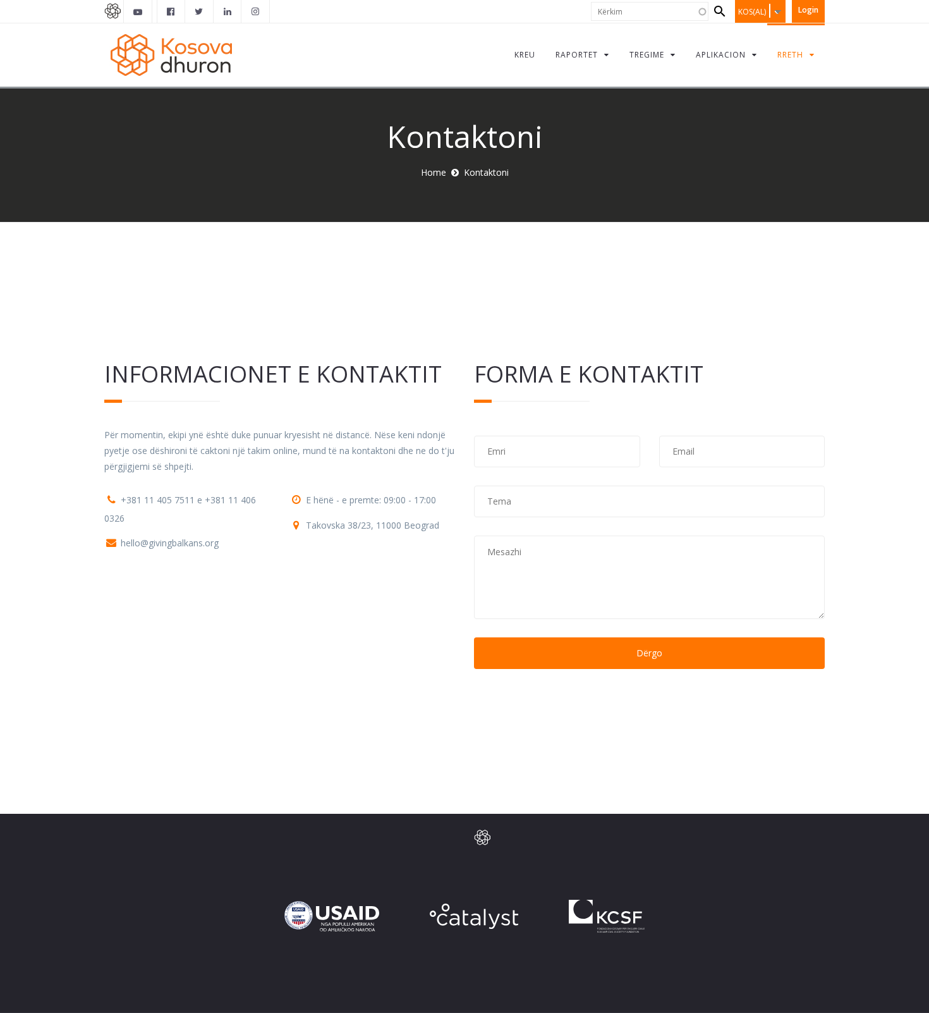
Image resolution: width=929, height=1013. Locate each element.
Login (808, 9)
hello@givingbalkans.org (170, 543)
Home (433, 172)
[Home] (173, 55)
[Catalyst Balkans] (171, 11)
